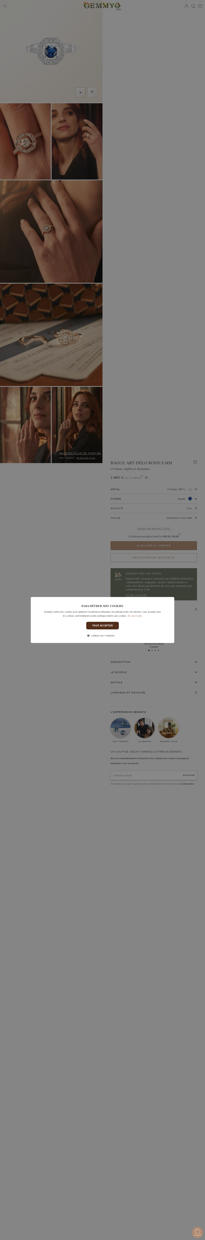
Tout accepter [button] (102, 625)
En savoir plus (135, 615)
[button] (102, 635)
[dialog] (102, 620)
